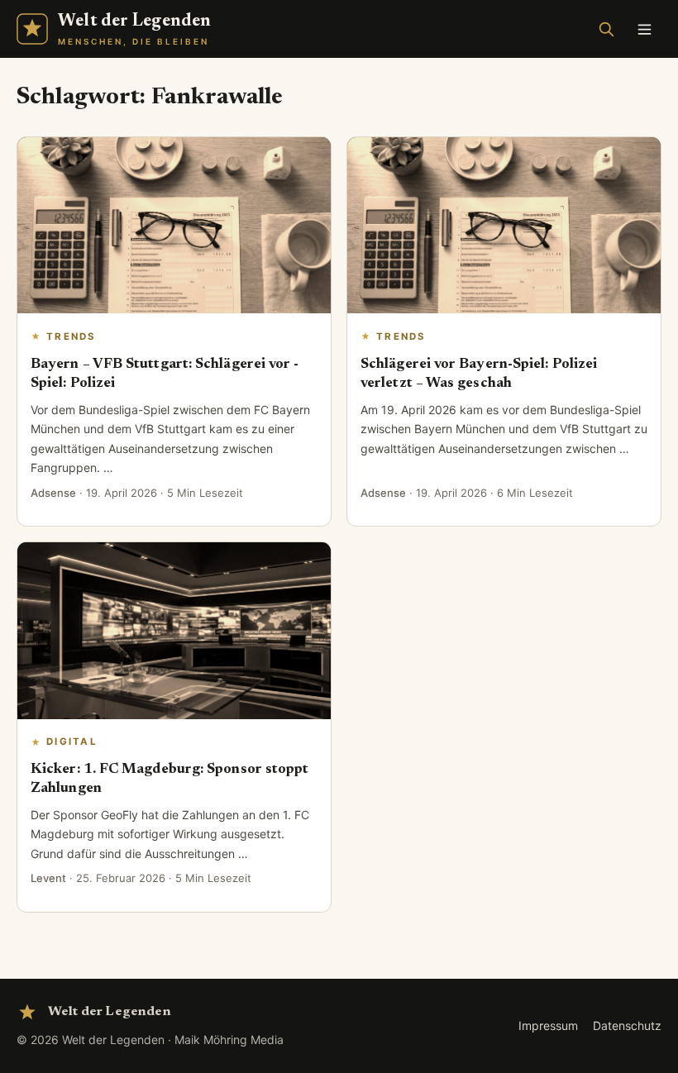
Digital (72, 741)
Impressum (548, 1025)
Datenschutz (627, 1025)
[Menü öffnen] (644, 29)
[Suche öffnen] (606, 29)
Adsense (53, 492)
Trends (71, 336)
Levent (48, 878)
